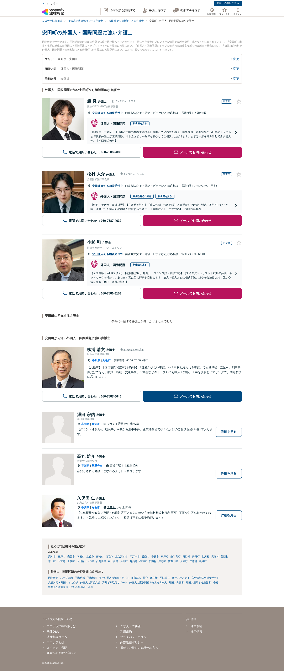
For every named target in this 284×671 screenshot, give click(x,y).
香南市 (145, 556)
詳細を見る (228, 431)
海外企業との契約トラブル (114, 577)
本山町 (52, 561)
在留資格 (136, 577)
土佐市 (90, 556)
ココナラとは (55, 642)
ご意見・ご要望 (130, 626)
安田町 (96, 112)
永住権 (154, 577)
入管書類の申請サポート (205, 577)
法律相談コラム (57, 637)
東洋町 (164, 556)
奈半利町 (175, 556)
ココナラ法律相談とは (61, 626)
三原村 (193, 561)
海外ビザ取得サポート (114, 582)
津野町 (162, 561)
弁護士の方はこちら (228, 3)
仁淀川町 (101, 561)
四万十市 (135, 556)
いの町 (90, 561)
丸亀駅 (111, 507)
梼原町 (143, 561)
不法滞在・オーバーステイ (175, 577)
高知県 (85, 424)
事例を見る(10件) (142, 196)
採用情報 (196, 631)
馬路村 (215, 556)
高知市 (96, 424)
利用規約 (126, 631)
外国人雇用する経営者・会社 (202, 582)
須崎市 (100, 556)
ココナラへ (52, 3)
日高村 (152, 561)
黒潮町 (203, 561)
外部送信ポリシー (131, 642)
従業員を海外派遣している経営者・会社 (70, 587)
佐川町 (124, 561)
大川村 (80, 561)
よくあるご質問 (57, 647)
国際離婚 (53, 577)
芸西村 (224, 556)
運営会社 (196, 626)
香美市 (155, 556)
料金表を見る (140, 123)
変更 (236, 59)
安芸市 (71, 556)
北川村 (205, 556)
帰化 (145, 577)
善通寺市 (97, 465)
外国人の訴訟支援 (90, 582)
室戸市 (61, 556)
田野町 (186, 556)
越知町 (133, 561)
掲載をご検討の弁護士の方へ (139, 647)
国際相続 (92, 577)
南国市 (80, 556)
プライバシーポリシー (134, 637)
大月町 (184, 561)
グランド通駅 (115, 423)
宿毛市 (109, 556)
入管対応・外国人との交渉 (63, 582)
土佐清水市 (121, 556)
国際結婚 (80, 577)
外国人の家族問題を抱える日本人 (148, 582)
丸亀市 (106, 360)
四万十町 (173, 561)
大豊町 (61, 561)
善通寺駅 (116, 465)
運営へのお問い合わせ (61, 653)
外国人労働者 (176, 582)
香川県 (96, 360)
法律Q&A (53, 631)
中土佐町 (113, 561)
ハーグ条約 (66, 577)
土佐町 (71, 561)
